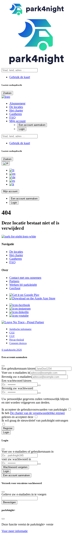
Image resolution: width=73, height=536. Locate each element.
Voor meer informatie (15, 531)
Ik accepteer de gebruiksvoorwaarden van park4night (35, 409)
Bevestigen (9, 502)
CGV (12, 336)
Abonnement (17, 103)
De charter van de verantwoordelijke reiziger (37, 413)
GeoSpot (14, 288)
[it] (11, 184)
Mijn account (17, 121)
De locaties (16, 107)
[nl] (6, 163)
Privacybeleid (16, 339)
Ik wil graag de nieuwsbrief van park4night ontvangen (35, 420)
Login (22, 129)
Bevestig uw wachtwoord (17, 388)
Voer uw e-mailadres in (16, 372)
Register (7, 428)
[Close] (3, 365)
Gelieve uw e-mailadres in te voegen (24, 494)
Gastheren (15, 114)
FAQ (12, 117)
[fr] (11, 170)
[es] (12, 180)
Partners (14, 281)
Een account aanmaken (32, 124)
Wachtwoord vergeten (15, 467)
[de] (12, 177)
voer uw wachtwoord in (16, 459)
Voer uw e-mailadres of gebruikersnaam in (28, 451)
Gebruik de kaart (19, 77)
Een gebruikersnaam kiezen (18, 368)
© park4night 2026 (12, 349)
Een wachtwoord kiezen (16, 380)
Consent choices (18, 343)
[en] (12, 173)
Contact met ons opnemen (25, 277)
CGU (12, 332)
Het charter (16, 110)
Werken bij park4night (23, 284)
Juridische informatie (20, 329)
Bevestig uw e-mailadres (17, 376)
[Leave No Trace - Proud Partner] (23, 322)
